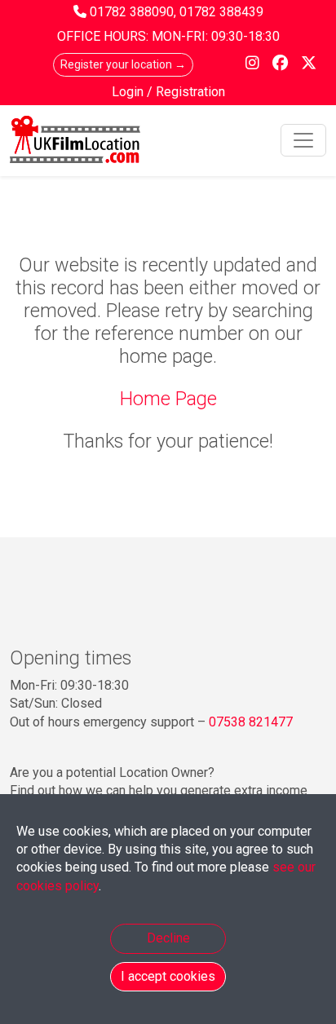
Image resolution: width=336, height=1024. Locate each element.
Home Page (168, 398)
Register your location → (123, 64)
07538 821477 (251, 722)
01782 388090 (132, 12)
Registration (190, 91)
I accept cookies (168, 976)
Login (129, 91)
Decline (168, 938)
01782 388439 (221, 12)
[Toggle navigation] (303, 140)
